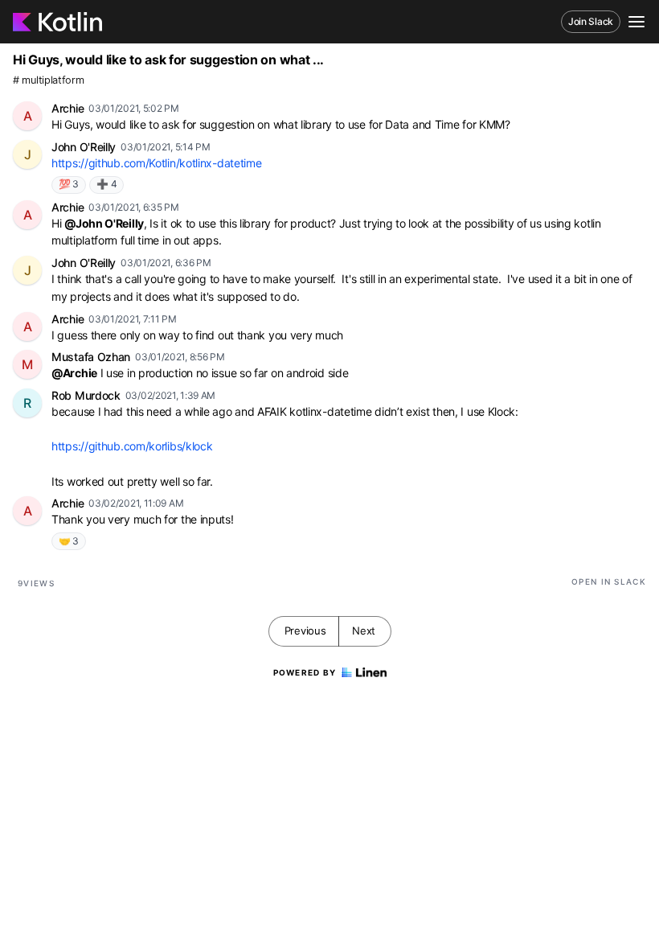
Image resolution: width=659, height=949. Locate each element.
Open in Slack (608, 581)
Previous (305, 630)
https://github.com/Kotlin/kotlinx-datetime (156, 163)
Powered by (305, 672)
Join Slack (590, 21)
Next (363, 630)
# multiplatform (48, 80)
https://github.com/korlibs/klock (131, 446)
